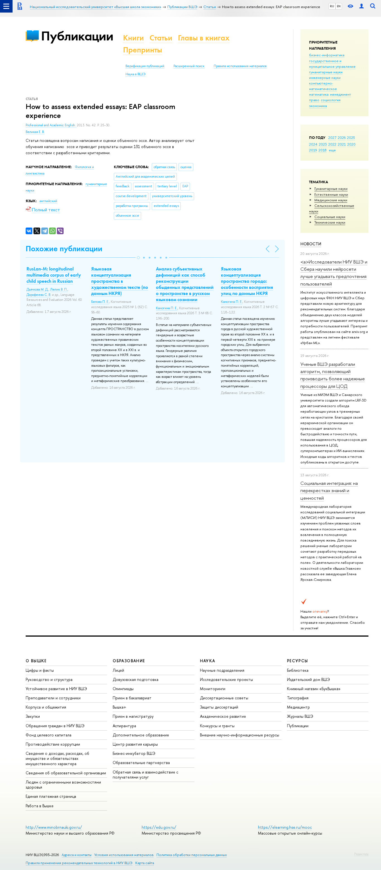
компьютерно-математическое (323, 86)
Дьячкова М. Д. (37, 289)
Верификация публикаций (145, 66)
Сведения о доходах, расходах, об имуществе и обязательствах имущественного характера (57, 758)
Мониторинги (212, 688)
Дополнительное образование (141, 735)
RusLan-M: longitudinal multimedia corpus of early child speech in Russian (53, 275)
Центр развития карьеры (135, 744)
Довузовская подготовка (135, 679)
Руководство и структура (49, 679)
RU (332, 6)
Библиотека (297, 670)
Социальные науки (329, 216)
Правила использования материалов (240, 66)
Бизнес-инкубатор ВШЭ (134, 753)
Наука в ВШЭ (135, 74)
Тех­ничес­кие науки (329, 222)
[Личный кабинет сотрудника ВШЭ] (361, 6)
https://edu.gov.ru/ (159, 827)
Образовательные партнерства (141, 762)
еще (332, 150)
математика (319, 94)
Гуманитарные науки (331, 188)
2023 (323, 144)
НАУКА (207, 660)
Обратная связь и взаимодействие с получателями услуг (145, 774)
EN (339, 6)
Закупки (33, 716)
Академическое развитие (223, 716)
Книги (133, 38)
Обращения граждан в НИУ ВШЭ (55, 725)
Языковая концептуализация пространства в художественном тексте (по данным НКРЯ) (119, 281)
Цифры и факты (40, 670)
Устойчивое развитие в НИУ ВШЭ (56, 688)
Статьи (160, 38)
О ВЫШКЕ (36, 660)
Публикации (77, 35)
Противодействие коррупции (53, 744)
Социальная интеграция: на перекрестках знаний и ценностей (329, 490)
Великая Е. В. (35, 132)
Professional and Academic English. (51, 125)
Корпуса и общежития (46, 707)
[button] (138, 257)
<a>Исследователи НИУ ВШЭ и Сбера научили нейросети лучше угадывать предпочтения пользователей (333, 272)
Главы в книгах (204, 38)
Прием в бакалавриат (132, 697)
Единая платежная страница (51, 796)
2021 (342, 144)
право (314, 99)
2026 (342, 137)
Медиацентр (298, 707)
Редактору (361, 854)
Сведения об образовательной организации (66, 772)
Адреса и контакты (76, 854)
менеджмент (340, 94)
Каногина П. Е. (166, 308)
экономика (318, 105)
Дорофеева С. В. (38, 295)
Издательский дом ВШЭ (308, 679)
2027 (332, 137)
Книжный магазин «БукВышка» (314, 688)
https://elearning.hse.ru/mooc (285, 827)
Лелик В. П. (58, 289)
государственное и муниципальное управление (332, 63)
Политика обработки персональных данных (191, 854)
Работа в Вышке (40, 805)
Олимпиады (123, 688)
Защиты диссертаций (219, 707)
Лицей (118, 670)
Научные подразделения (222, 670)
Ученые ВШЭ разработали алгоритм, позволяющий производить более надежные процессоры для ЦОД (332, 375)
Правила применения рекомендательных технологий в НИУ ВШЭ (79, 863)
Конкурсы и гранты (217, 725)
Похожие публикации (64, 248)
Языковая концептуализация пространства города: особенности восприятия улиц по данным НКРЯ (247, 281)
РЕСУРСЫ (297, 660)
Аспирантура (124, 725)
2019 (313, 150)
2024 (313, 144)
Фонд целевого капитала (48, 735)
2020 (351, 144)
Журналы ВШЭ (300, 716)
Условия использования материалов (124, 854)
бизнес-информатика (326, 54)
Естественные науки (331, 194)
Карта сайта (144, 863)
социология (331, 99)
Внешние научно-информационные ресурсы (239, 735)
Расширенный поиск (188, 66)
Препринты (142, 50)
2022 (332, 144)
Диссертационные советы (224, 697)
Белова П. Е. (100, 301)
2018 (323, 150)
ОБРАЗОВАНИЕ (129, 660)
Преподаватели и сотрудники (53, 697)
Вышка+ (119, 707)
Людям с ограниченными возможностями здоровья (63, 784)
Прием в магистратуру (133, 716)
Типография (297, 697)
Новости (310, 244)
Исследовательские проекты (226, 679)
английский (48, 201)
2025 (351, 137)
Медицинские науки (330, 199)
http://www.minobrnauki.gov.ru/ (54, 827)
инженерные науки (325, 77)
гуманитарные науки (326, 71)
